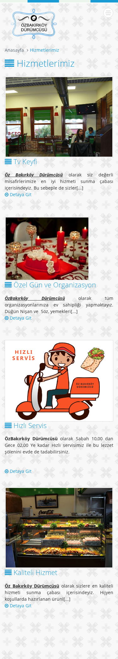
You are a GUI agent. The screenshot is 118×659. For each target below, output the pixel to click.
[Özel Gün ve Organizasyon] (59, 249)
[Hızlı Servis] (59, 380)
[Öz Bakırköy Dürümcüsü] (34, 23)
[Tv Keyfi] (59, 117)
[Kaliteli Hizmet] (59, 527)
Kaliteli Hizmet (35, 572)
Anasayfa (14, 50)
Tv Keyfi (25, 161)
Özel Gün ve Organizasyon (55, 284)
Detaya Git (19, 194)
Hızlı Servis (30, 425)
